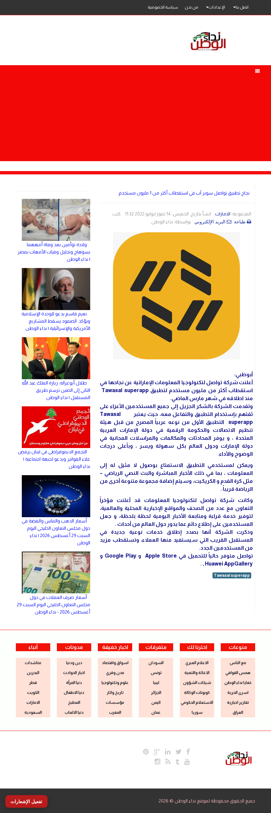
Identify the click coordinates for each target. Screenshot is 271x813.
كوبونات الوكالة (197, 692)
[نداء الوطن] (238, 757)
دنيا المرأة (74, 682)
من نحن (191, 7)
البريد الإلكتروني (210, 221)
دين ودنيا (74, 662)
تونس (156, 672)
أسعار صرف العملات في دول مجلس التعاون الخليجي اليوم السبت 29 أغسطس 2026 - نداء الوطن (53, 604)
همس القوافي (238, 672)
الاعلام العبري (197, 662)
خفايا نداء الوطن (238, 682)
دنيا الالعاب (74, 712)
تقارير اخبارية (238, 702)
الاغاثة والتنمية (197, 672)
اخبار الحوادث (74, 672)
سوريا (197, 712)
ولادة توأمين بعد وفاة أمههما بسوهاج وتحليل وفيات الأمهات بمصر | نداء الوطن (54, 252)
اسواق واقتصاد (115, 662)
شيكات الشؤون (197, 682)
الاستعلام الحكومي (197, 702)
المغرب (115, 712)
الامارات (222, 213)
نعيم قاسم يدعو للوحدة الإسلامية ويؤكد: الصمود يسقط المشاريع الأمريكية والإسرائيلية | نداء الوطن (55, 321)
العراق (238, 712)
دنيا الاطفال (74, 692)
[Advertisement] (135, 111)
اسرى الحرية (238, 692)
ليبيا (156, 682)
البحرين (33, 672)
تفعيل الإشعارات (26, 801)
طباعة (240, 221)
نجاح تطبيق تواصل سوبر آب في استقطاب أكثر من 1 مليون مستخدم (184, 193)
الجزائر (156, 692)
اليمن (156, 702)
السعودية (33, 712)
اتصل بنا (242, 7)
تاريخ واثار (115, 692)
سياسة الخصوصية (163, 7)
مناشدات (33, 662)
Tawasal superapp (232, 575)
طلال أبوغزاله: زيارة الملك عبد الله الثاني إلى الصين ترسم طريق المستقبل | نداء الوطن (56, 390)
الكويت (33, 692)
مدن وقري (115, 672)
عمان (156, 712)
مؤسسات (115, 702)
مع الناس (238, 662)
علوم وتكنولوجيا (115, 682)
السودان (156, 662)
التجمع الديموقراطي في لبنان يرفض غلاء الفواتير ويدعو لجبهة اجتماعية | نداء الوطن (54, 459)
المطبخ (74, 702)
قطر (33, 682)
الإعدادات (217, 7)
